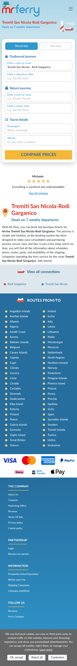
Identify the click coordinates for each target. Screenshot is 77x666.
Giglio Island (17, 435)
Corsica (14, 373)
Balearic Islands (19, 342)
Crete (13, 378)
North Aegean (56, 357)
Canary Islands (18, 352)
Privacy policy (15, 522)
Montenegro (55, 342)
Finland (14, 414)
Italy (50, 321)
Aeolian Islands (19, 316)
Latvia (51, 326)
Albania (14, 321)
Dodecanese (17, 399)
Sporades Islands (58, 419)
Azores (14, 337)
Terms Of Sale (15, 517)
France (14, 419)
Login (11, 548)
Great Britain (17, 440)
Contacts (13, 500)
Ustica (51, 440)
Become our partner (18, 554)
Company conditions (19, 591)
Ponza (51, 393)
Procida (52, 399)
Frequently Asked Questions (23, 574)
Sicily (51, 409)
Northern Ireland (58, 363)
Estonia (14, 409)
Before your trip (16, 579)
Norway (52, 368)
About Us (13, 494)
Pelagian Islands (57, 378)
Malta (51, 337)
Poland (52, 388)
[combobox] (38, 67)
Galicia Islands (18, 424)
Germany (15, 429)
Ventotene (53, 445)
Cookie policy (15, 528)
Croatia (14, 383)
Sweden (52, 424)
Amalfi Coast (17, 332)
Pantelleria (54, 373)
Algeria (14, 326)
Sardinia (52, 404)
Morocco (53, 347)
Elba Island (16, 404)
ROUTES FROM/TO (44, 300)
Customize (57, 657)
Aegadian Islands (20, 311)
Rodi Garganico (17, 284)
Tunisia (52, 435)
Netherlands (55, 352)
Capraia (14, 357)
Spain (51, 414)
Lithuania (53, 332)
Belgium (15, 347)
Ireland (52, 311)
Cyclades (15, 388)
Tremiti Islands (56, 429)
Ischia (51, 316)
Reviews (12, 511)
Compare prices (38, 155)
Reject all (37, 657)
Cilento (14, 368)
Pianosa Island (56, 383)
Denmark (15, 393)
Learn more (45, 650)
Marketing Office (17, 506)
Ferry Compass (16, 616)
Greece (14, 445)
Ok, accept (16, 657)
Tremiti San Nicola (56, 284)
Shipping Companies (19, 585)
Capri (13, 363)
